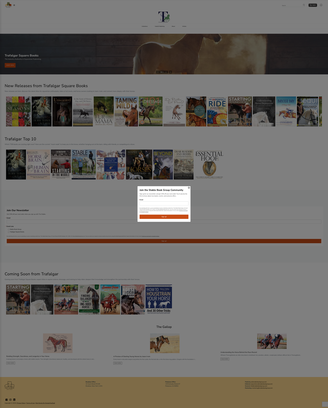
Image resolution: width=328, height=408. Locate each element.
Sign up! (164, 216)
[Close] (189, 188)
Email (141, 199)
